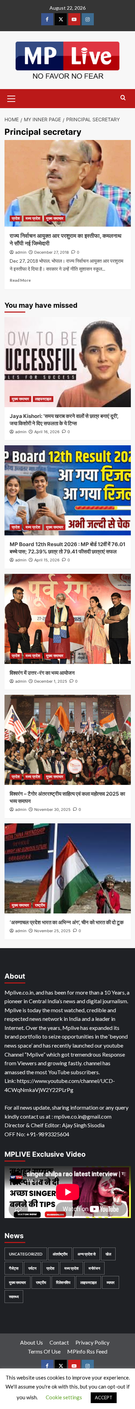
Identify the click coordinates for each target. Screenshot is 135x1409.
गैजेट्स (13, 1268)
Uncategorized (26, 1254)
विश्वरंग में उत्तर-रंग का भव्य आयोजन (42, 673)
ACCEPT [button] (103, 1397)
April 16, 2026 (47, 431)
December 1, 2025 (50, 681)
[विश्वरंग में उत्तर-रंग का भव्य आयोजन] (67, 619)
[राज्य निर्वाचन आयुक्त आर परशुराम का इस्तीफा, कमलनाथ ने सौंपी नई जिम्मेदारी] (67, 183)
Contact (59, 1342)
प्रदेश (16, 218)
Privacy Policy (92, 1342)
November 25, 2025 (52, 930)
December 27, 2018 (51, 252)
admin (20, 252)
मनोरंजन (94, 1268)
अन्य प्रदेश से (87, 1254)
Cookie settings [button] (64, 1397)
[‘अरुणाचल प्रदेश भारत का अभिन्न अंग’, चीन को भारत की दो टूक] (67, 868)
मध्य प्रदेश (33, 218)
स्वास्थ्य (14, 1296)
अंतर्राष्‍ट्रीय (60, 1254)
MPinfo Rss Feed (87, 1351)
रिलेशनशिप (63, 1282)
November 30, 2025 (52, 809)
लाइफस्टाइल (43, 398)
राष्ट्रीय (40, 905)
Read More (20, 280)
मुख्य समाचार (54, 218)
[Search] (123, 98)
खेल (108, 1254)
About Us (31, 1342)
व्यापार (111, 1282)
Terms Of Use (44, 1351)
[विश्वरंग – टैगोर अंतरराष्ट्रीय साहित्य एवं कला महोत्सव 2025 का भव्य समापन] (67, 740)
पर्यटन (32, 1268)
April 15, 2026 (47, 560)
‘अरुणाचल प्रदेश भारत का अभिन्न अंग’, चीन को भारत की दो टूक (67, 922)
